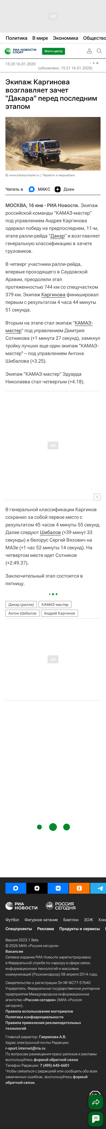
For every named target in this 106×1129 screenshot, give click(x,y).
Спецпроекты (18, 928)
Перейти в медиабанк (58, 175)
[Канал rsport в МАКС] (15, 888)
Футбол (12, 919)
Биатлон (71, 919)
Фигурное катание (41, 919)
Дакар (58, 236)
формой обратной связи (56, 1059)
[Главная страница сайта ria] (6, 51)
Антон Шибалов (22, 613)
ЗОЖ (88, 919)
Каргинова (53, 294)
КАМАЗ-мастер (55, 604)
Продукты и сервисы (79, 928)
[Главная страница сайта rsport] (32, 51)
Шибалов (50, 532)
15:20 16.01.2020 (20, 64)
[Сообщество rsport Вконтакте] (58, 888)
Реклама (45, 928)
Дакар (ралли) (21, 604)
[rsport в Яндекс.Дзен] (37, 888)
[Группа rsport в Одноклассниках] (79, 888)
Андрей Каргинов (59, 613)
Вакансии (14, 951)
